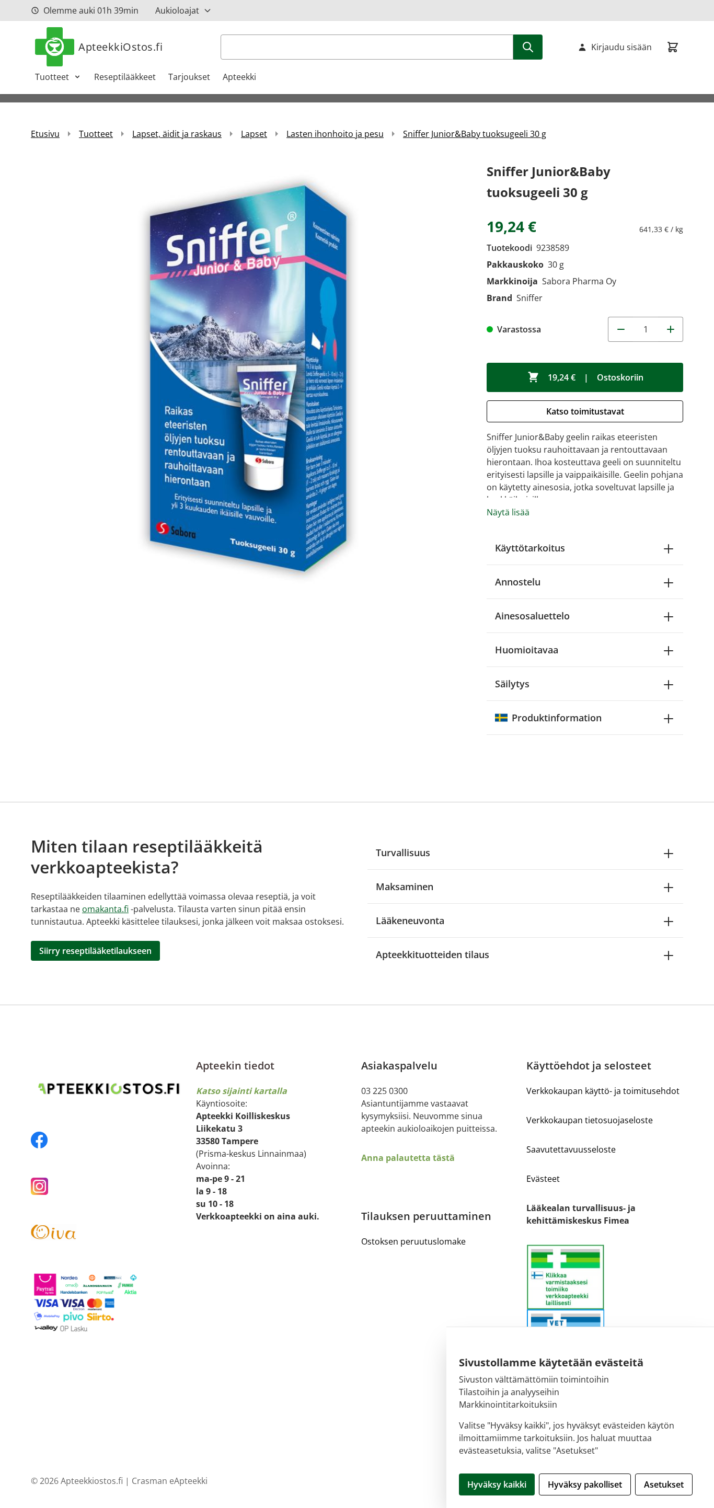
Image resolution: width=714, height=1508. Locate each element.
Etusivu (45, 134)
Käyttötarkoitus (530, 548)
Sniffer (529, 298)
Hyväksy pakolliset (585, 1484)
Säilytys (512, 683)
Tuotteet (52, 77)
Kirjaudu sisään (621, 47)
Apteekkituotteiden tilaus (432, 954)
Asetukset (664, 1484)
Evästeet (543, 1178)
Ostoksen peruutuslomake (413, 1241)
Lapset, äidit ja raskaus (177, 134)
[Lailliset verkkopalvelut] (565, 1276)
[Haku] (528, 47)
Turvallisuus (403, 852)
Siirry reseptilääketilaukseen (95, 951)
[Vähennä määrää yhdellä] (620, 329)
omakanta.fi (105, 909)
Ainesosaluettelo (532, 615)
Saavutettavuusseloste (571, 1149)
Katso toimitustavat (585, 411)
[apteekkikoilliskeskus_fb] (109, 1140)
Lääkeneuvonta (410, 920)
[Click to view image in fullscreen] (248, 378)
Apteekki (239, 77)
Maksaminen (404, 886)
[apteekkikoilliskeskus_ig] (109, 1186)
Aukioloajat (177, 10)
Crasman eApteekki (170, 1481)
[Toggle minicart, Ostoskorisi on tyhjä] (672, 47)
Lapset (254, 134)
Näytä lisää (508, 512)
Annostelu (517, 581)
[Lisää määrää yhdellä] (670, 329)
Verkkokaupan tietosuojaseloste (589, 1120)
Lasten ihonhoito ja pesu (335, 134)
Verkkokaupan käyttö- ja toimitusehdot (603, 1091)
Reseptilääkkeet (125, 77)
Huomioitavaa (526, 649)
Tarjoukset (189, 77)
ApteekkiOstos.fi (120, 47)
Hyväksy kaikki (496, 1484)
